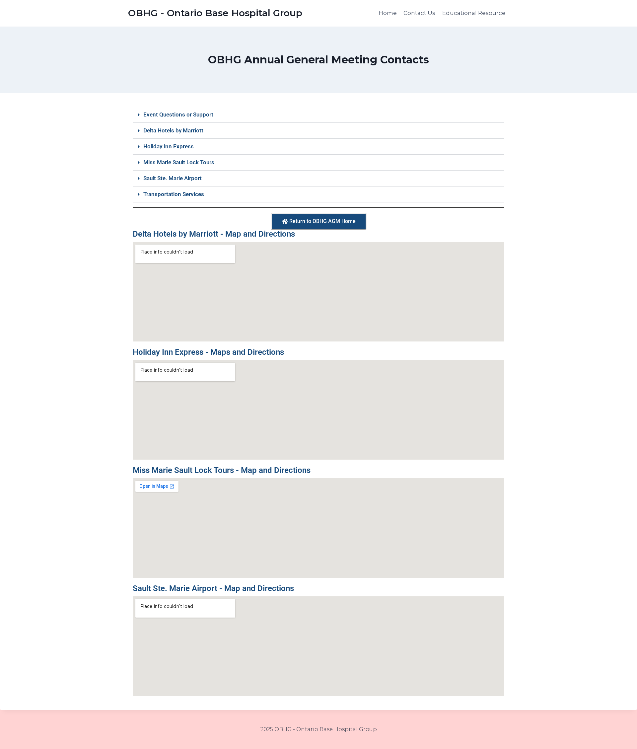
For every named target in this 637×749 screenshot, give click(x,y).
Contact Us (419, 13)
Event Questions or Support (178, 114)
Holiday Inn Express (168, 146)
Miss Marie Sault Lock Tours (178, 162)
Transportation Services (173, 194)
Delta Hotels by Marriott (173, 130)
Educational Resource (474, 13)
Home (388, 13)
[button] (318, 115)
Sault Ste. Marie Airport (172, 178)
